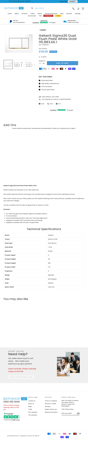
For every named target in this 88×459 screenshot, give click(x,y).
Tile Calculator (32, 415)
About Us (31, 404)
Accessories (32, 16)
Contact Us (31, 401)
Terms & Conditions (51, 401)
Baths (17, 13)
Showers (69, 13)
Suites (10, 13)
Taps (62, 13)
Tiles (40, 16)
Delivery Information (51, 412)
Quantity (42, 61)
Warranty (48, 406)
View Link (51, 287)
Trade (30, 409)
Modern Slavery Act (51, 409)
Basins (40, 13)
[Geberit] (43, 32)
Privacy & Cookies (50, 404)
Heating (77, 13)
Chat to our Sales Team (21, 377)
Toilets (32, 13)
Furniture (24, 13)
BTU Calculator (32, 412)
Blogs (30, 406)
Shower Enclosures (51, 13)
